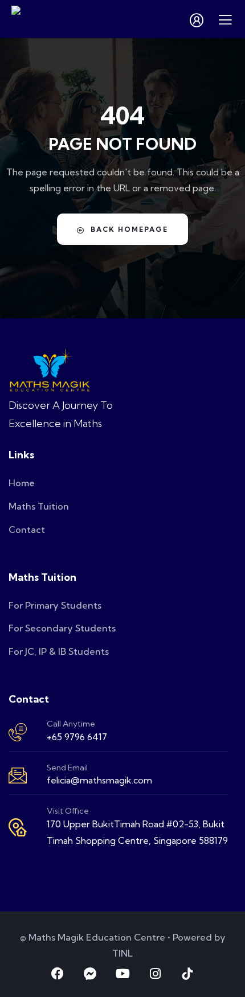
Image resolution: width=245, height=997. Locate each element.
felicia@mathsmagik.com (99, 780)
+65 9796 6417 (77, 736)
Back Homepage (129, 229)
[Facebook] (57, 973)
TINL (122, 953)
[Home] (50, 370)
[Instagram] (155, 973)
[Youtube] (122, 973)
